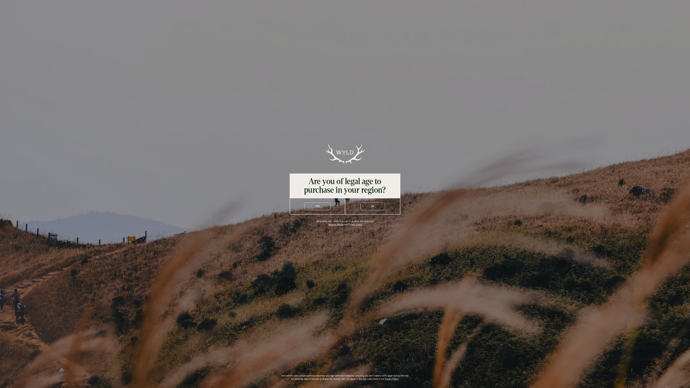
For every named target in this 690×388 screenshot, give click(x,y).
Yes (317, 206)
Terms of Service (336, 225)
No (372, 206)
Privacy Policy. (355, 225)
